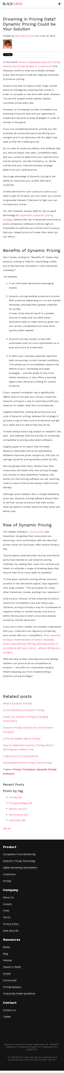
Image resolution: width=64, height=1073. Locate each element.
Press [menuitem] (6, 910)
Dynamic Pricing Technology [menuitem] (19, 860)
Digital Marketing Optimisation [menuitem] (20, 867)
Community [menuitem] (10, 980)
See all (7, 828)
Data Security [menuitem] (10, 930)
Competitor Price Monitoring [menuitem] (19, 854)
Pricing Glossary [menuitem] (12, 986)
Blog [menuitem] (5, 953)
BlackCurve (18, 808)
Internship (17, 820)
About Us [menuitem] (8, 897)
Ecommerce (18, 814)
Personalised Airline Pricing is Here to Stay (27, 762)
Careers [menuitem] (7, 904)
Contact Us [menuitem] (9, 1010)
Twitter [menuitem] (7, 1016)
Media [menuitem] (6, 947)
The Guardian (36, 531)
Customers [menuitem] (9, 874)
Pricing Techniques (24, 769)
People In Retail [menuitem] (12, 966)
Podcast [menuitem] (7, 960)
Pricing (15, 797)
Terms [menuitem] (6, 917)
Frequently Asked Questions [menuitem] (19, 993)
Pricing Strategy (20, 803)
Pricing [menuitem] (7, 880)
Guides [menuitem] (7, 973)
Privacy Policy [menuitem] (11, 923)
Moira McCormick (25, 35)
